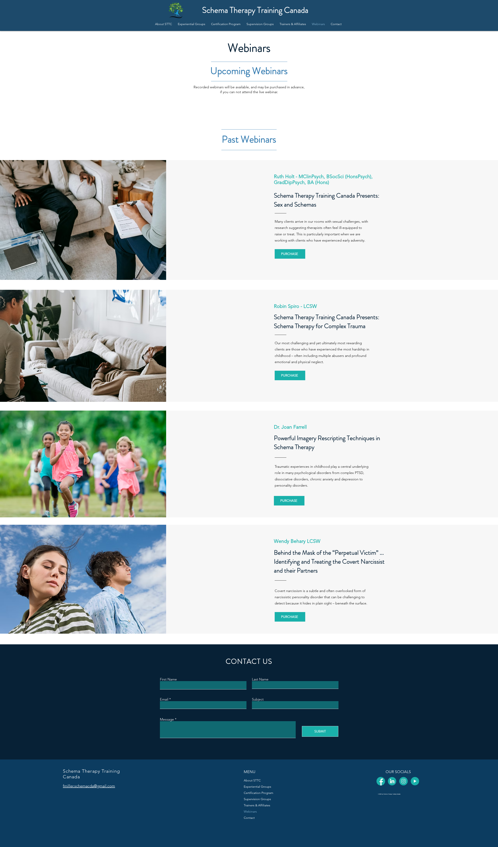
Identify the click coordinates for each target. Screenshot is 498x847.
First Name (168, 679)
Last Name (260, 679)
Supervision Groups (257, 799)
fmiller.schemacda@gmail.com (89, 786)
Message (167, 719)
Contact (249, 818)
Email (164, 699)
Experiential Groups (257, 786)
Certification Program (258, 793)
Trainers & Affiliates (257, 805)
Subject (258, 699)
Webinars (250, 811)
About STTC (252, 780)
